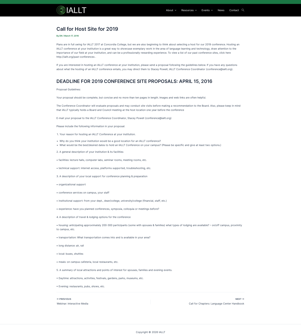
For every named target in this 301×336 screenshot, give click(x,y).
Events (206, 10)
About (169, 10)
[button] (174, 10)
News (221, 10)
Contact (234, 10)
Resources (187, 10)
